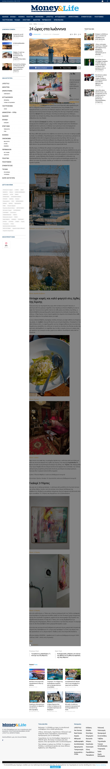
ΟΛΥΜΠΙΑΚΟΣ (17, 210)
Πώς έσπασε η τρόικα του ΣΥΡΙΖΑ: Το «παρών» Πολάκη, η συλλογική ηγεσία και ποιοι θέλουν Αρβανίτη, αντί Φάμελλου (101, 80)
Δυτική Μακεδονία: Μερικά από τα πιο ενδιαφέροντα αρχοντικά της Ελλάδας (72, 683)
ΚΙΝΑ (4, 205)
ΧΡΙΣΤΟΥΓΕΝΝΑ (6, 228)
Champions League (8, 189)
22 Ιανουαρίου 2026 (34, 711)
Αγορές (5, 143)
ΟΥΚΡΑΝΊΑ (5, 212)
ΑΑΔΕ (22, 189)
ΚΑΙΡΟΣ (10, 203)
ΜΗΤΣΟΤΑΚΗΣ (20, 208)
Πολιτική (29, 17)
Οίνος (5, 109)
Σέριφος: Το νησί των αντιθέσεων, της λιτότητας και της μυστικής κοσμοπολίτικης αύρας (19, 55)
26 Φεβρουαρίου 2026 (53, 688)
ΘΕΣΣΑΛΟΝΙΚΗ (19, 201)
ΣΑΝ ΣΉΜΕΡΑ (6, 219)
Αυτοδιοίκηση (60, 17)
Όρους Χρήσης (101, 765)
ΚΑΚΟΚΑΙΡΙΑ (18, 203)
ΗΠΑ (13, 201)
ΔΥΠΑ (11, 194)
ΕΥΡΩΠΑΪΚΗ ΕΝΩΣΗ (16, 196)
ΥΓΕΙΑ (12, 223)
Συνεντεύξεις (86, 17)
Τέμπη (22, 221)
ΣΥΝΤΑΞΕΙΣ (20, 219)
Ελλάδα (13, 17)
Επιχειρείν (6, 146)
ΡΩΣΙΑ (15, 217)
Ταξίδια (17, 20)
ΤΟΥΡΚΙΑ (11, 221)
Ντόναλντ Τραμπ (7, 210)
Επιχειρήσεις (6, 201)
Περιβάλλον (46, 20)
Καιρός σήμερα (11, 205)
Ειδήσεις (5, 17)
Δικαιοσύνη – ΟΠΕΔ (9, 112)
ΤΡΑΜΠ (17, 221)
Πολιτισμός (98, 17)
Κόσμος (21, 17)
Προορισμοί (41, 24)
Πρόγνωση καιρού (7, 217)
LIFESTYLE (49, 17)
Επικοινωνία (58, 20)
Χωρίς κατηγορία (8, 178)
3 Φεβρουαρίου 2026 (70, 687)
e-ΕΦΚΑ (17, 189)
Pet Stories (6, 152)
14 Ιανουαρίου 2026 (70, 711)
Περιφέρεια (6, 100)
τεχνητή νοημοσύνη (8, 230)
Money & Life (37, 34)
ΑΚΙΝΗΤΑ (5, 192)
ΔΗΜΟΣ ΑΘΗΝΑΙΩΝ (19, 192)
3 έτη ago (16, 72)
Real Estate (7, 141)
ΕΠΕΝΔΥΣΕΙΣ (6, 196)
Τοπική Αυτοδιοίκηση (9, 102)
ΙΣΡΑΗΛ (5, 203)
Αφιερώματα (7, 93)
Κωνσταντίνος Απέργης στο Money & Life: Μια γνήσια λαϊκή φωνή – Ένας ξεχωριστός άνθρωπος (19, 67)
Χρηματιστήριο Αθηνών (19, 228)
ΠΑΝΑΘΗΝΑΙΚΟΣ (7, 214)
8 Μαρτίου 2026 (33, 687)
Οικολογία (6, 154)
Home (30, 24)
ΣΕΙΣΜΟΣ (14, 219)
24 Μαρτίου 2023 (47, 34)
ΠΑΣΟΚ (15, 214)
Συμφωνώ (55, 767)
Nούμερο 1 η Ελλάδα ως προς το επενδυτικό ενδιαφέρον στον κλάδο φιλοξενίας (53, 728)
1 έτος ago (16, 60)
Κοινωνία (6, 122)
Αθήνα (11, 192)
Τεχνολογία (7, 129)
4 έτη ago (16, 45)
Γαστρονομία (7, 20)
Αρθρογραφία (73, 17)
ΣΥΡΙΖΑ (5, 221)
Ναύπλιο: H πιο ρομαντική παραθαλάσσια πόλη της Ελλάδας (36, 683)
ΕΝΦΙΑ (16, 194)
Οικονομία (39, 17)
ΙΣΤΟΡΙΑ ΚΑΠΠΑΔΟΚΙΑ (18, 43)
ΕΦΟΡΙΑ (11, 198)
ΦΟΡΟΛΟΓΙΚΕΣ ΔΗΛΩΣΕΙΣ (9, 226)
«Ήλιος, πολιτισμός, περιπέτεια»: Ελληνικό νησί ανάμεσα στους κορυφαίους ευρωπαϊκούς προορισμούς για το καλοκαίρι (101, 49)
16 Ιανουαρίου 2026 (52, 711)
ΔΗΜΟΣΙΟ (5, 194)
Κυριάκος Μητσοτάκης (8, 208)
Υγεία (5, 131)
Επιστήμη (26, 20)
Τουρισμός (6, 174)
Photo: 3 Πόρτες (34, 105)
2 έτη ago (16, 37)
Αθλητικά (36, 20)
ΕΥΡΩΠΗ (5, 198)
